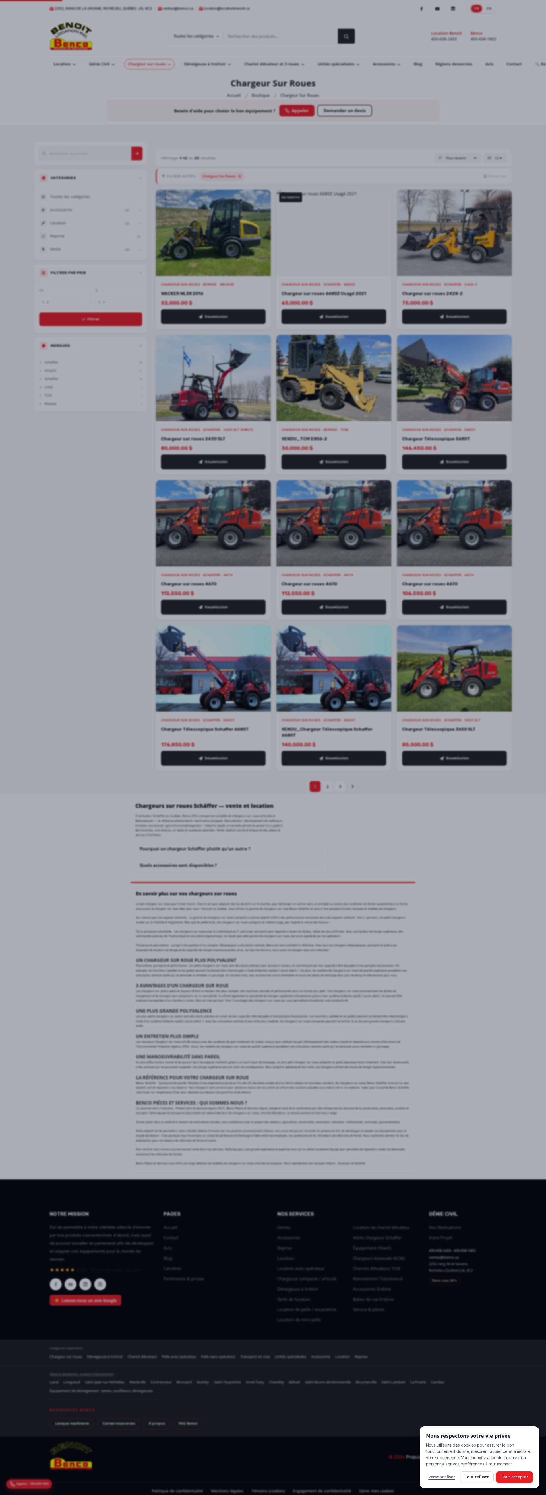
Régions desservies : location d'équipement (81, 1374)
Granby (203, 1382)
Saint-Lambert (393, 1382)
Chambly (276, 1382)
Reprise (284, 1248)
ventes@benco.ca (178, 8)
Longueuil (71, 1382)
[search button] (346, 36)
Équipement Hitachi (372, 1248)
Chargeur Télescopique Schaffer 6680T (205, 729)
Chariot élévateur (142, 1356)
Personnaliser (441, 1477)
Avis (489, 64)
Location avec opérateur (300, 1268)
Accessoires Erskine (372, 1289)
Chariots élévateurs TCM (376, 1268)
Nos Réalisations (445, 1227)
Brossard (184, 1382)
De (41, 290)
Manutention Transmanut (378, 1278)
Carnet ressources (119, 1423)
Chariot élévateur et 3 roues (272, 64)
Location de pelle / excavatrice (306, 1309)
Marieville (137, 1382)
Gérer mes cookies (376, 1491)
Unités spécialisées (336, 64)
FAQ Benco (188, 1423)
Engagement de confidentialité (322, 1491)
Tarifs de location (293, 1299)
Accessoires (384, 64)
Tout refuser (477, 1477)
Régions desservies (453, 64)
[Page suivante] (352, 786)
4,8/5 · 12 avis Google (95, 1270)
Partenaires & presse (184, 1278)
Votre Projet (440, 1237)
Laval (54, 1382)
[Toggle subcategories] (140, 210)
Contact (514, 64)
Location (62, 64)
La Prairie (418, 1382)
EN (489, 8)
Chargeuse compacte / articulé (306, 1278)
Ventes (283, 1227)
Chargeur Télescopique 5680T (436, 438)
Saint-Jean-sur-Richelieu (105, 1382)
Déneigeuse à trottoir (205, 64)
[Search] (136, 153)
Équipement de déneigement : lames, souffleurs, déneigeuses (101, 1390)
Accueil (234, 95)
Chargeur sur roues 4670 (188, 584)
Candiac (437, 1382)
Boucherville (366, 1382)
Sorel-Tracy (255, 1382)
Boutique (261, 95)
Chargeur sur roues (147, 64)
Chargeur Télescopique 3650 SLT (439, 729)
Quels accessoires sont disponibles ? (178, 865)
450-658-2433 (444, 39)
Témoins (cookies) (268, 1491)
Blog (418, 64)
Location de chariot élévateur (381, 1227)
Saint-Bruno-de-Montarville (328, 1382)
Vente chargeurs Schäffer (377, 1237)
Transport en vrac (255, 1356)
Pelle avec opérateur (179, 1356)
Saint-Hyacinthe (227, 1382)
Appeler (300, 110)
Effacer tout (497, 176)
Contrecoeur (161, 1382)
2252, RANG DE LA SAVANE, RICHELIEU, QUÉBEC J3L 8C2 (103, 8)
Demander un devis (345, 110)
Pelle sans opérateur (218, 1356)
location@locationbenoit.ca (227, 8)
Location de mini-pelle (299, 1319)
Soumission (216, 316)
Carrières (172, 1268)
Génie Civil (100, 64)
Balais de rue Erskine (373, 1299)
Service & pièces (368, 1309)
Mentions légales (227, 1491)
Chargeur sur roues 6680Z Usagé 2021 (324, 293)
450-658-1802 (483, 39)
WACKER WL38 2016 (182, 293)
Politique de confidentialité (177, 1491)
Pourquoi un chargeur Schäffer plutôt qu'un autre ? (195, 848)
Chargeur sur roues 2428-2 (432, 293)
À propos (157, 1423)
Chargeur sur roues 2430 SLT (193, 438)
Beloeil (294, 1382)
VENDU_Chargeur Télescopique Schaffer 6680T (327, 732)
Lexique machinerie (72, 1423)
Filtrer (93, 319)
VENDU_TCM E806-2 (304, 438)
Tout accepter (514, 1477)
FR (476, 8)
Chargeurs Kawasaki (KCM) (379, 1258)
